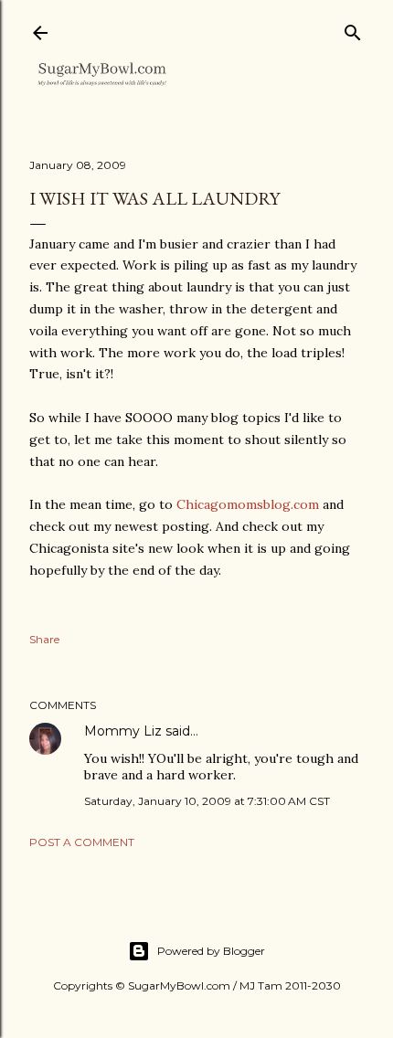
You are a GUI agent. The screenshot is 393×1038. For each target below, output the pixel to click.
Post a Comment (81, 842)
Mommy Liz (123, 731)
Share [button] (44, 639)
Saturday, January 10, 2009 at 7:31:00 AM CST (207, 801)
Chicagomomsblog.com (247, 504)
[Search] (353, 29)
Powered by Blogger (211, 951)
